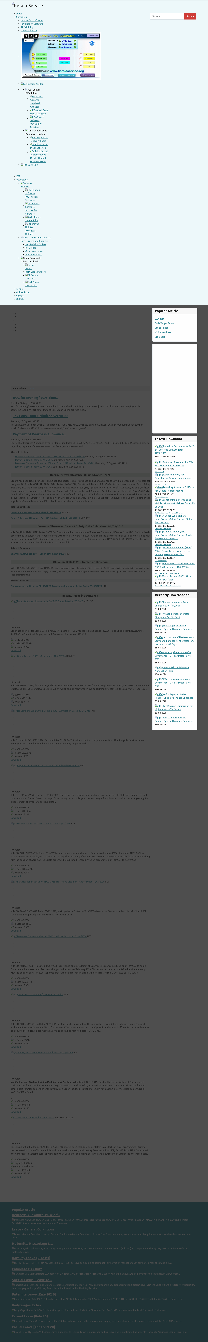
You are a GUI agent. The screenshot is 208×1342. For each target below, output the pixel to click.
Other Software (29, 30)
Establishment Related (163, 529)
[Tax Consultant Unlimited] (61, 56)
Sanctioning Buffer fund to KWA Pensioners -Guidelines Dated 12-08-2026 (175, 503)
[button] (82, 313)
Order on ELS (159, 459)
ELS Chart (160, 337)
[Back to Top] (204, 1338)
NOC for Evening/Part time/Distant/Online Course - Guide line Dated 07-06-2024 (173, 535)
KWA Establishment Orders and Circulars (169, 513)
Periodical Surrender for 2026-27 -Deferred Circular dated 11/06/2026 (175, 450)
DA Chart (159, 318)
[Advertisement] (175, 388)
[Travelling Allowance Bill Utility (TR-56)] (29, 165)
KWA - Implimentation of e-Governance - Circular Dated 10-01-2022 (173, 656)
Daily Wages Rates (164, 323)
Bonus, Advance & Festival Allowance (168, 573)
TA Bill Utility (27, 27)
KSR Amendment (163, 332)
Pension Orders (160, 484)
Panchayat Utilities (161, 497)
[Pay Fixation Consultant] (32, 84)
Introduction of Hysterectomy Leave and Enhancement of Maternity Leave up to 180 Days (174, 641)
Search (190, 16)
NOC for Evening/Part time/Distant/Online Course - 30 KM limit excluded (173, 519)
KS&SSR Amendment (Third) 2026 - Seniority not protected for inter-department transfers (173, 551)
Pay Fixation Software (32, 23)
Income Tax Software (32, 20)
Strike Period (162, 327)
